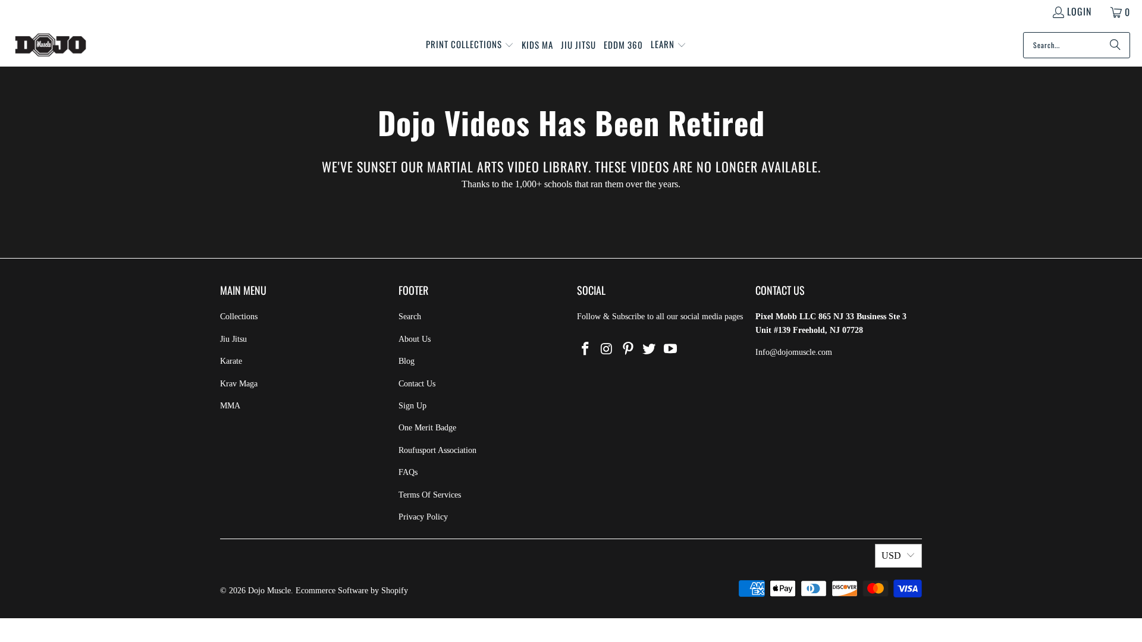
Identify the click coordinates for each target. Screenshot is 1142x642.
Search (410, 316)
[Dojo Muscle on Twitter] (649, 349)
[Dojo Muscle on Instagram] (607, 349)
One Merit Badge (427, 427)
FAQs (408, 472)
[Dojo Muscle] (50, 45)
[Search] (1115, 45)
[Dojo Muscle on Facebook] (586, 349)
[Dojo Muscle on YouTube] (671, 349)
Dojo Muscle (269, 590)
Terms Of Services (430, 494)
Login (1079, 11)
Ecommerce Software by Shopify (352, 590)
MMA (230, 405)
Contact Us (417, 383)
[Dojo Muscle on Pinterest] (628, 349)
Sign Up (412, 405)
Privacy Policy (423, 516)
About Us (415, 339)
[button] (470, 45)
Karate (231, 361)
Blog (407, 361)
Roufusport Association (437, 450)
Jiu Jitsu (233, 339)
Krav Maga (239, 383)
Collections (239, 316)
